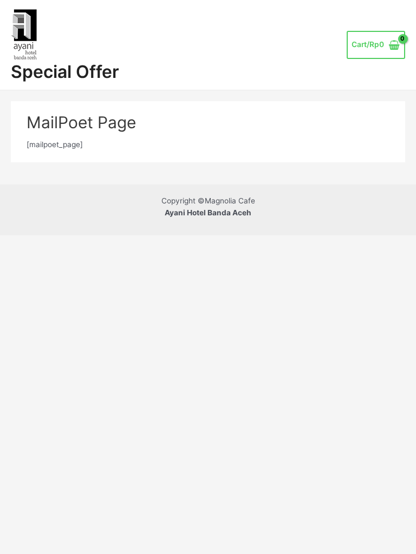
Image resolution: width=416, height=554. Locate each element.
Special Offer (65, 71)
